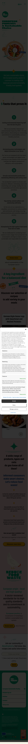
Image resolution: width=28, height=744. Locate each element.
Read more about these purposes (19, 397)
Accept (14, 401)
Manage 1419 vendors (7, 397)
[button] (25, 329)
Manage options (14, 409)
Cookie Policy (13, 412)
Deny (14, 405)
